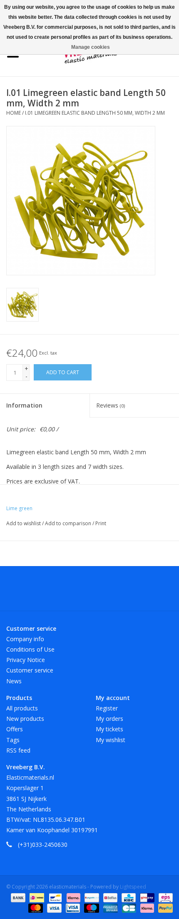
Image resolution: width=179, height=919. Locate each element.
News (14, 681)
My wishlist (110, 740)
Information (24, 405)
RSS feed (18, 750)
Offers (14, 729)
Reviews (110, 405)
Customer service (29, 670)
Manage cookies (90, 47)
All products (22, 708)
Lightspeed (133, 886)
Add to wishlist (24, 523)
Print (100, 523)
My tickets (109, 729)
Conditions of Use (30, 649)
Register (107, 708)
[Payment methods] (17, 897)
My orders (109, 719)
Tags (13, 740)
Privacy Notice (25, 660)
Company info (25, 639)
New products (25, 719)
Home (13, 112)
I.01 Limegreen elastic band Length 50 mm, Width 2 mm (95, 112)
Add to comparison (68, 523)
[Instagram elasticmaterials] (134, 591)
